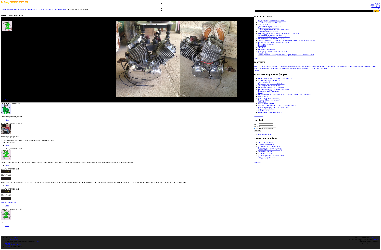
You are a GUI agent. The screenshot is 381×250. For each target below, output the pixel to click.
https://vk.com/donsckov (8, 202)
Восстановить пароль (265, 134)
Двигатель (292, 68)
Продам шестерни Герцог (266, 49)
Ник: (256, 124)
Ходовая (274, 66)
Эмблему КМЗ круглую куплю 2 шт (270, 35)
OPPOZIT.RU (375, 237)
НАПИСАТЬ (375, 7)
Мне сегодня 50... (263, 96)
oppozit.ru (315, 68)
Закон (279, 68)
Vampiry (260, 93)
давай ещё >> (258, 58)
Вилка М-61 (262, 46)
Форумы (10, 9)
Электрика (262, 66)
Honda (321, 68)
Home (4, 9)
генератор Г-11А (263, 111)
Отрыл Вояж (262, 102)
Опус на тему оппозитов (266, 142)
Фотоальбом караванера (266, 144)
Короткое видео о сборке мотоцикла (270, 148)
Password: (257, 126)
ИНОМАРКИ (61, 9)
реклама (8, 246)
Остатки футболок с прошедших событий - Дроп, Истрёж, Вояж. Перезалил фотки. (286, 55)
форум (16, 237)
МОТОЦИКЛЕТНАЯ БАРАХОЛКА (26, 9)
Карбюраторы (264, 68)
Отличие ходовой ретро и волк (268, 31)
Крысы (374, 66)
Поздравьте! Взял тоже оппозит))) (269, 100)
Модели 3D (362, 66)
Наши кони (347, 66)
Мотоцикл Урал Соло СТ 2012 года (270, 150)
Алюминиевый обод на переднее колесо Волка (274, 37)
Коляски (256, 68)
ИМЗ (275, 68)
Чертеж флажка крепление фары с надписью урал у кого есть (278, 33)
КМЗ (271, 68)
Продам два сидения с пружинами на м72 (272, 21)
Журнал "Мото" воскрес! (266, 103)
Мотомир (354, 66)
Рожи (314, 66)
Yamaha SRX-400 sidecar (266, 151)
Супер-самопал (291, 66)
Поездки (333, 66)
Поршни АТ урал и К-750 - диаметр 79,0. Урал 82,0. (275, 78)
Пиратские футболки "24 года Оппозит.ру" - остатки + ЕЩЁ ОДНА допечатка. (284, 94)
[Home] (15, 3)
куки (37, 241)
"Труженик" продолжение (266, 157)
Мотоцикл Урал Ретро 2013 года (269, 146)
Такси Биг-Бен (263, 53)
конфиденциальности (13, 244)
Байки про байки (302, 68)
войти (7, 99)
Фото (284, 66)
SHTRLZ (377, 239)
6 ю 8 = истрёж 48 (264, 24)
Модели (368, 66)
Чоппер (268, 66)
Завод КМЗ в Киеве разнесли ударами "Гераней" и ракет (277, 105)
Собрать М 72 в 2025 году (266, 109)
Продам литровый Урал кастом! (268, 28)
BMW (326, 68)
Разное (328, 66)
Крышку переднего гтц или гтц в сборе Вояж (273, 30)
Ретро (318, 66)
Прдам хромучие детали (266, 44)
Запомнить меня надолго (264, 129)
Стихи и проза (302, 66)
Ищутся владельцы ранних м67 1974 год (271, 38)
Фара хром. (261, 47)
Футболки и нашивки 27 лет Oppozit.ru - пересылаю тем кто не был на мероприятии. (286, 40)
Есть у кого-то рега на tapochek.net (269, 22)
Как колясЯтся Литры (265, 153)
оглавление (14, 239)
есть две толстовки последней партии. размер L (274, 42)
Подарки (340, 66)
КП (379, 8)
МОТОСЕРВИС (263, 159)
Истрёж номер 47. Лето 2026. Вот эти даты (272, 51)
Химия (279, 66)
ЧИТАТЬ (377, 3)
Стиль (309, 66)
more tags (257, 70)
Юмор (256, 66)
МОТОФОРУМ (375, 5)
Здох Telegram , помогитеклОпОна (269, 26)
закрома (7, 243)
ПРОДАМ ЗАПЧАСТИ (48, 9)
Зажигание (285, 68)
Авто (310, 68)
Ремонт (322, 66)
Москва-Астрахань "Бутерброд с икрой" (271, 155)
